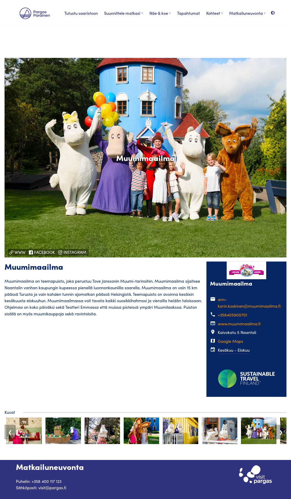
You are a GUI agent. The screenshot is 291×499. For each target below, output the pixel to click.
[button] (142, 13)
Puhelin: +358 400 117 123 (38, 481)
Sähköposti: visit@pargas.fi (41, 487)
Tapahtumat (188, 13)
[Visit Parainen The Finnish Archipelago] (34, 13)
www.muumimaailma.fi (239, 323)
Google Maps (230, 341)
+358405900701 (232, 315)
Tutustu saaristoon (81, 13)
